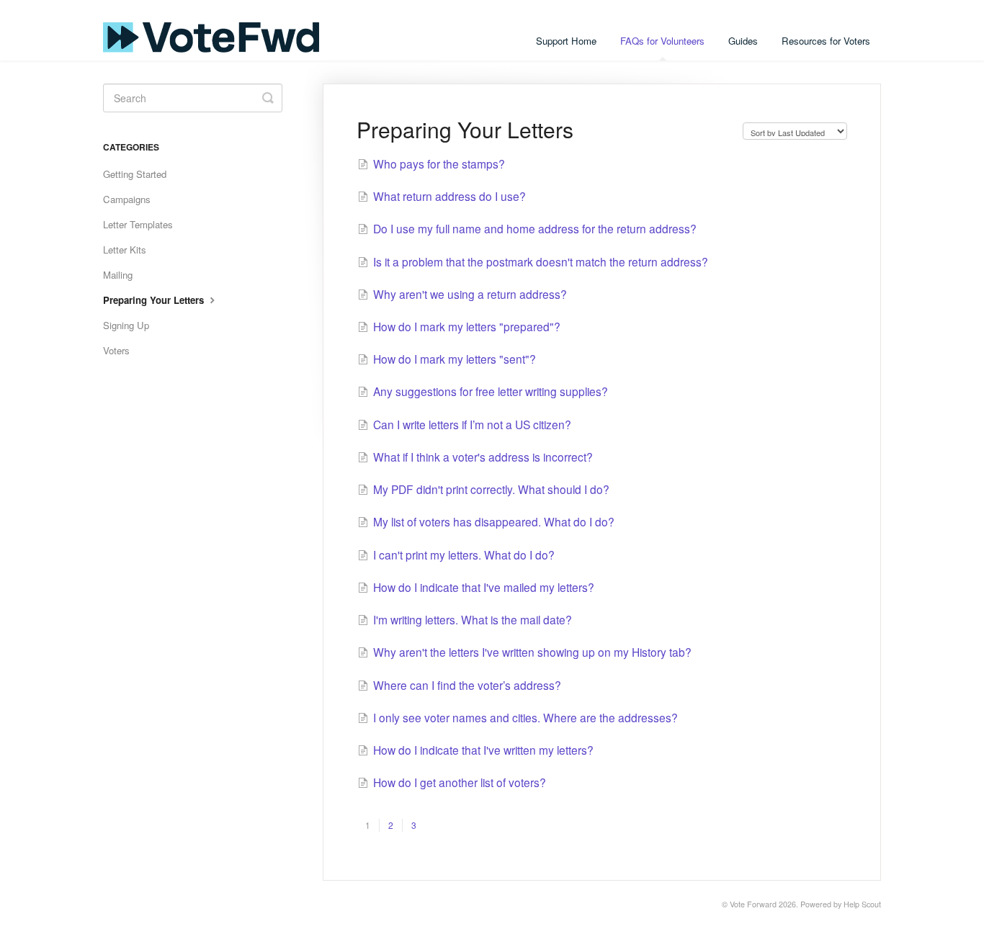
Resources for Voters (826, 41)
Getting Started (134, 174)
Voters (116, 350)
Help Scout (862, 904)
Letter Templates (138, 224)
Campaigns (127, 199)
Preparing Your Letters (155, 300)
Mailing (118, 275)
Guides (743, 41)
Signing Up (126, 325)
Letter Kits (124, 249)
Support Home (566, 41)
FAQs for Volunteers (662, 41)
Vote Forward (753, 904)
